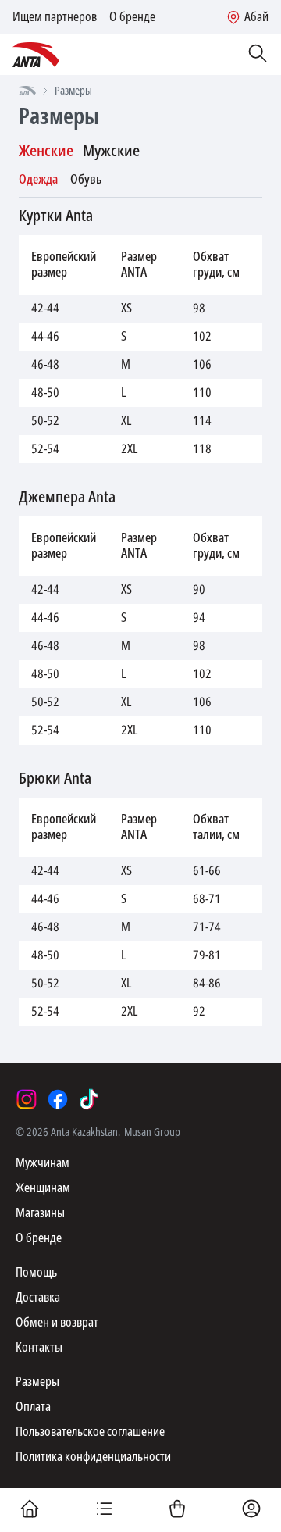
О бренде (132, 17)
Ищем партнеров (54, 17)
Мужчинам (42, 1163)
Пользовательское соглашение (90, 1432)
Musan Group (152, 1132)
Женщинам (43, 1188)
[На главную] (27, 90)
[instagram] (26, 1099)
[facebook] (58, 1099)
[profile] (251, 1510)
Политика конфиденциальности (93, 1457)
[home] (29, 1510)
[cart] (177, 1510)
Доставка (38, 1297)
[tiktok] (89, 1099)
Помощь (36, 1272)
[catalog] (103, 1510)
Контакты (39, 1347)
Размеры (37, 1382)
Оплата (33, 1407)
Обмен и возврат (57, 1322)
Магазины (40, 1213)
